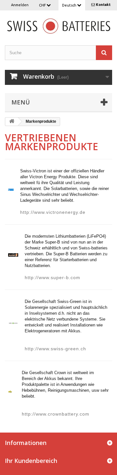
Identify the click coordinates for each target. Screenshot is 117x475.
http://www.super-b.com (52, 277)
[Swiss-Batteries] (58, 25)
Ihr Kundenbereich (31, 461)
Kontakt (103, 5)
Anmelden (20, 5)
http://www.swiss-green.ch (55, 348)
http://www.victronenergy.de (52, 212)
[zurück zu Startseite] (12, 122)
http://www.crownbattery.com (55, 414)
